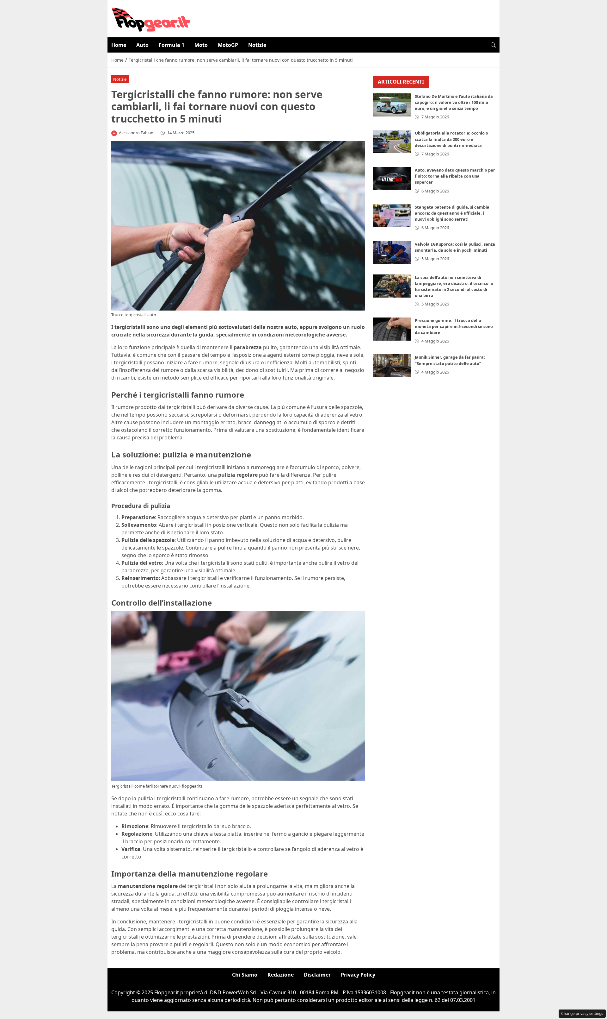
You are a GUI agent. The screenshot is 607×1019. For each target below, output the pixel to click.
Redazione (280, 974)
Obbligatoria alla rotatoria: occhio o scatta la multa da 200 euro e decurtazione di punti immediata (451, 139)
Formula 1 (171, 44)
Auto (142, 44)
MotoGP (228, 44)
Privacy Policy (358, 974)
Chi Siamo (244, 974)
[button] (493, 45)
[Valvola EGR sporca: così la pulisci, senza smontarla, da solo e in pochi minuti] (392, 252)
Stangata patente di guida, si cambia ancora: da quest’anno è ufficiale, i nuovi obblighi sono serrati (452, 213)
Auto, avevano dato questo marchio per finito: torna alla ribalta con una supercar (455, 176)
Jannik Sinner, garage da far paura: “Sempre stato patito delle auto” (450, 360)
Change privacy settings (582, 1013)
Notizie (257, 44)
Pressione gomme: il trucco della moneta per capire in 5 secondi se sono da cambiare (454, 326)
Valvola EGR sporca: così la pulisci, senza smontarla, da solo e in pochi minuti (455, 247)
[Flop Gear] (150, 18)
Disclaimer (317, 974)
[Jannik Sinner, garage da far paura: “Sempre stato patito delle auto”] (392, 365)
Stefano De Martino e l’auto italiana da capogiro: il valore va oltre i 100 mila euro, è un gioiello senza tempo (454, 102)
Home (118, 44)
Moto (201, 44)
